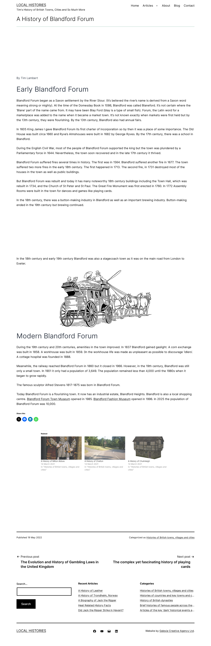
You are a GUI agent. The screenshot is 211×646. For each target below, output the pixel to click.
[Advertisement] (105, 51)
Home (135, 5)
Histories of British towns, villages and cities (170, 537)
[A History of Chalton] (105, 448)
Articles (148, 5)
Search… (22, 583)
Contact (189, 5)
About (166, 5)
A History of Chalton (94, 461)
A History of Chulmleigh (139, 461)
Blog (177, 5)
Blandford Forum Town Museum (48, 399)
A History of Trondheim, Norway (98, 595)
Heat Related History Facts (94, 605)
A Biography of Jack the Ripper (97, 600)
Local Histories (31, 5)
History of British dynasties (156, 600)
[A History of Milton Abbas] (61, 448)
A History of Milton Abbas (53, 461)
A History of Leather (90, 590)
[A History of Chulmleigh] (148, 448)
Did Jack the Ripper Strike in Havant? (100, 610)
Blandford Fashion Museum (111, 399)
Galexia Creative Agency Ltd (176, 630)
